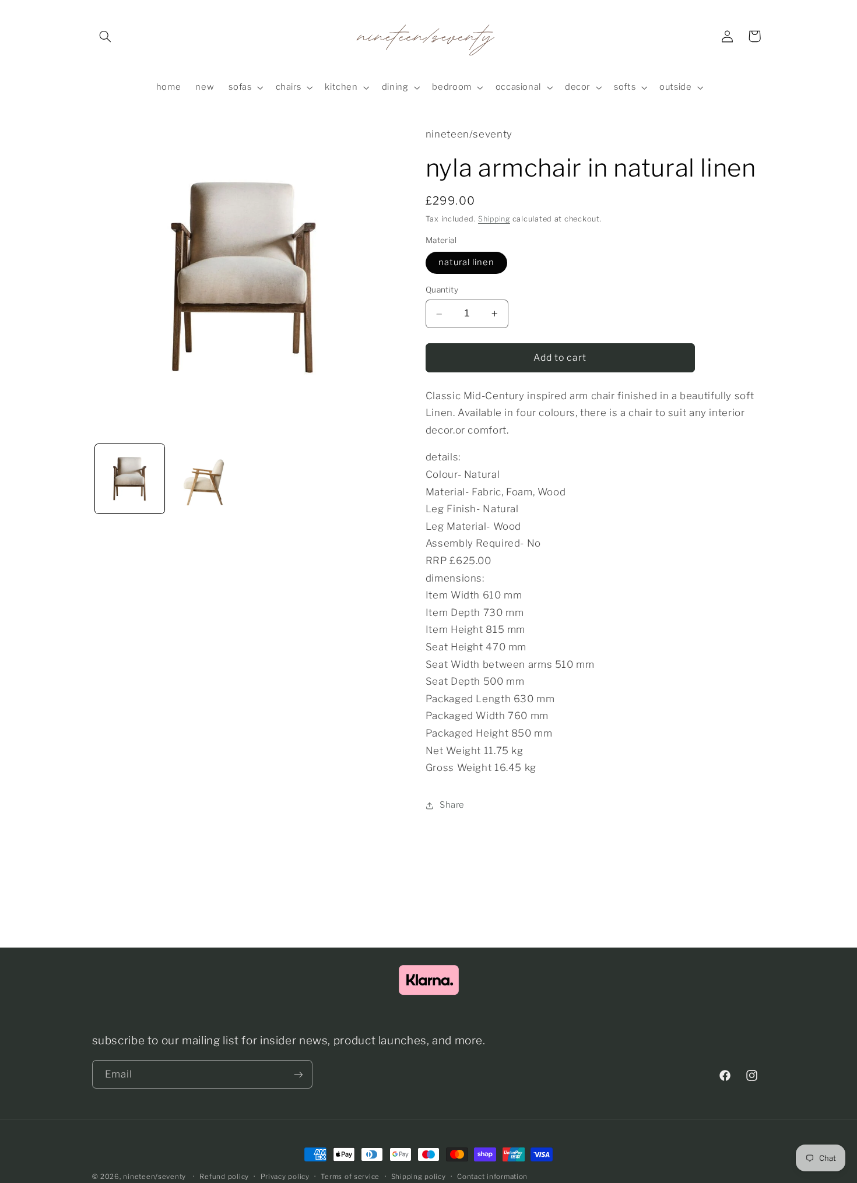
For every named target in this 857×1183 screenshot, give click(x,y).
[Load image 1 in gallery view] (129, 478)
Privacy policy (285, 1177)
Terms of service (350, 1177)
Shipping (494, 218)
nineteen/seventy (154, 1177)
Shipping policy (418, 1177)
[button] (105, 36)
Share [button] (452, 805)
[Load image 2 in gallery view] (205, 478)
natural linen (466, 263)
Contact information (492, 1177)
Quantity (442, 290)
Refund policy (224, 1177)
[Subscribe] (298, 1074)
